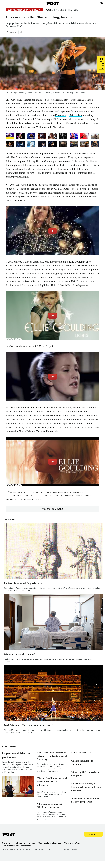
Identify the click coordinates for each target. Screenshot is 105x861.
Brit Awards (70, 277)
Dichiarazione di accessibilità (16, 845)
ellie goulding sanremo (71, 492)
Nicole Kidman (55, 99)
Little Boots (20, 200)
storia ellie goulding (31, 499)
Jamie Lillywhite (28, 172)
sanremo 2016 (12, 499)
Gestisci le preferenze (49, 843)
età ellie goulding (45, 496)
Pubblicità (20, 843)
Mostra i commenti (52, 508)
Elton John (60, 115)
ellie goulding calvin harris (43, 492)
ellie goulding (20, 492)
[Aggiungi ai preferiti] (21, 32)
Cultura (48, 10)
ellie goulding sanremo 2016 (20, 496)
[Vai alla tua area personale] (101, 3)
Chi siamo (7, 843)
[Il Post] (52, 3)
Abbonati (93, 834)
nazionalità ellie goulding (69, 496)
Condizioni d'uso (72, 843)
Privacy (31, 843)
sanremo (88, 496)
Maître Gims (75, 115)
